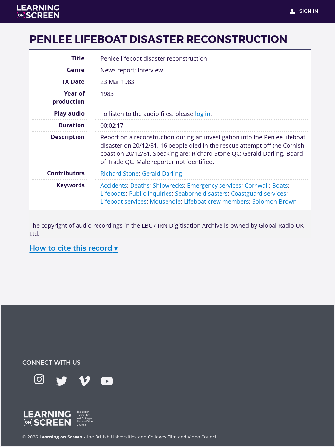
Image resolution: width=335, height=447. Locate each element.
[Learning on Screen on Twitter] (61, 381)
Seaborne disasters (201, 193)
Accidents (113, 185)
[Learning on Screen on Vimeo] (84, 381)
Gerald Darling (162, 173)
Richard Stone (119, 173)
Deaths (140, 185)
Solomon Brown (274, 201)
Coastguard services (258, 193)
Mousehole (165, 201)
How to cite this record (73, 248)
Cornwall (257, 185)
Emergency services (214, 185)
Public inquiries (150, 193)
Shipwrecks (168, 185)
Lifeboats (113, 193)
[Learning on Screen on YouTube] (107, 381)
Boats (280, 185)
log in (202, 113)
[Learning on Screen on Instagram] (39, 379)
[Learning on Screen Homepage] (38, 11)
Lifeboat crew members (216, 201)
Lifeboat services (123, 201)
